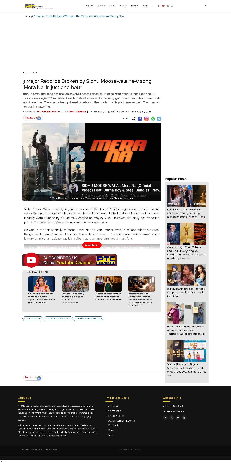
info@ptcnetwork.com (173, 411)
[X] (172, 6)
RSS (110, 435)
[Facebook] (159, 6)
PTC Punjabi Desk (46, 111)
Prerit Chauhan (77, 111)
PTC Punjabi (136, 449)
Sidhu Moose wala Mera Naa (88, 318)
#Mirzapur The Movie (75, 16)
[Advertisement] (115, 44)
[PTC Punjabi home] (39, 6)
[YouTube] (163, 6)
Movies (134, 6)
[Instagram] (168, 6)
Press (111, 430)
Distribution (114, 425)
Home (25, 72)
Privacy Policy (116, 415)
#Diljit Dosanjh (54, 16)
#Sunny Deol (116, 16)
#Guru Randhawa (98, 16)
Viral (35, 72)
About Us (113, 406)
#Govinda (39, 16)
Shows (89, 6)
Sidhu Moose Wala (32, 318)
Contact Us (114, 410)
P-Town (123, 6)
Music (145, 6)
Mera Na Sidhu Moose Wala (58, 318)
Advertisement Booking (122, 420)
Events (112, 6)
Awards (100, 6)
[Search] (206, 6)
